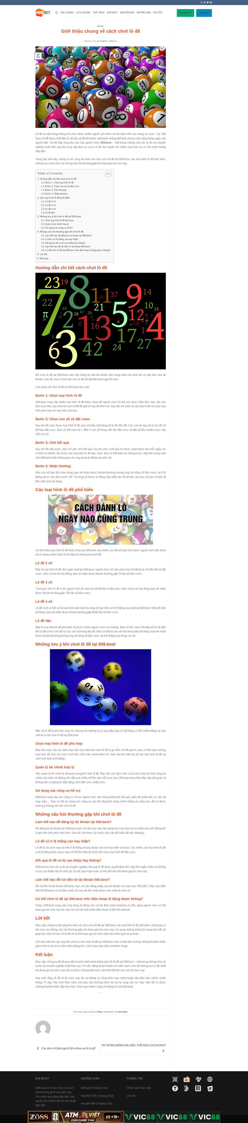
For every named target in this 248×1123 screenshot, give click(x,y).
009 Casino (67, 12)
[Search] (57, 12)
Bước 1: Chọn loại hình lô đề (59, 182)
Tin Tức (157, 12)
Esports (112, 12)
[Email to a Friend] (101, 1000)
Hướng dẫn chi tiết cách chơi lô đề (58, 178)
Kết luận (44, 258)
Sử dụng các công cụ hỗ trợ (59, 228)
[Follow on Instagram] (204, 2)
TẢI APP (204, 12)
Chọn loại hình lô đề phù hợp (59, 220)
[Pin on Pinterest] (107, 1000)
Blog (101, 26)
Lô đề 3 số (50, 205)
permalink (122, 1011)
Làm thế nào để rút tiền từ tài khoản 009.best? (68, 246)
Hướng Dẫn (144, 12)
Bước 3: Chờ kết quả (55, 190)
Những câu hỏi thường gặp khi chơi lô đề (62, 231)
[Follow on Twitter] (208, 2)
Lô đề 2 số (50, 201)
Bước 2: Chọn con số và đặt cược (62, 186)
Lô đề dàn (50, 212)
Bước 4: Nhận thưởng (56, 193)
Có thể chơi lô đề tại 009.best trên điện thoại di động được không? (77, 250)
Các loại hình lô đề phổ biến (55, 197)
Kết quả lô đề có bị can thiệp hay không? (65, 243)
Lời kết (43, 254)
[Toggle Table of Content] (106, 174)
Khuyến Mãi (127, 12)
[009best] (42, 12)
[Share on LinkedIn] (114, 1000)
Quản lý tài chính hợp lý (57, 224)
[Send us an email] (211, 2)
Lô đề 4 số (50, 209)
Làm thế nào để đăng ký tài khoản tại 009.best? (68, 235)
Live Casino (83, 12)
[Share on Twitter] (94, 1000)
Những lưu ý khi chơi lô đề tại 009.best (60, 216)
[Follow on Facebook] (201, 2)
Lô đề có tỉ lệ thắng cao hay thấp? (61, 239)
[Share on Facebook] (88, 1000)
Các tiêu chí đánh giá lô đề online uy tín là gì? (68, 1048)
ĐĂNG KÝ (185, 12)
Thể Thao (98, 12)
